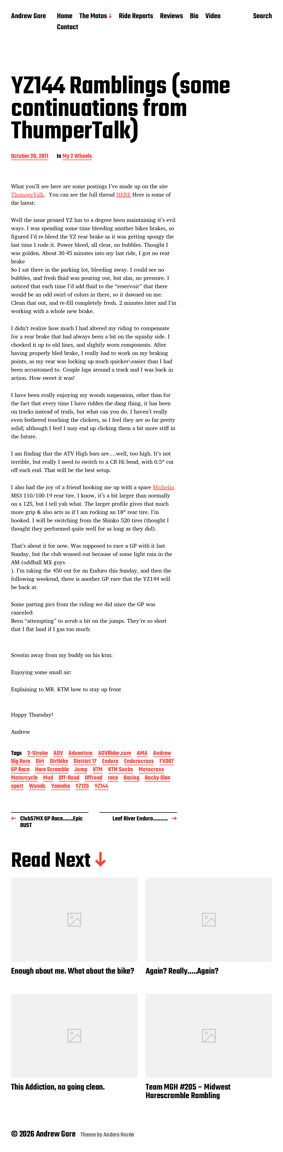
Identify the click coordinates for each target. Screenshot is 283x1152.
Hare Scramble (52, 770)
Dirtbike (59, 761)
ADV (58, 753)
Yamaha (60, 786)
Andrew (162, 753)
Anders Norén (119, 1135)
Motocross (151, 770)
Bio (194, 16)
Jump (80, 770)
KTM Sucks (120, 770)
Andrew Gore (28, 16)
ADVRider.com (114, 753)
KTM (98, 770)
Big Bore (20, 761)
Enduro (110, 761)
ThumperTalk (27, 194)
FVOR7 (166, 761)
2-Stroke (37, 753)
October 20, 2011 (29, 156)
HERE (123, 194)
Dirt (40, 761)
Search (262, 17)
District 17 (85, 761)
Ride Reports (136, 16)
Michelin (163, 487)
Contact (67, 27)
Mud (48, 778)
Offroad (93, 778)
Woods (37, 786)
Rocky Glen (158, 778)
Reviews (171, 16)
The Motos (93, 16)
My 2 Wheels (77, 156)
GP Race (20, 770)
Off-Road (69, 778)
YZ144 (101, 786)
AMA (142, 753)
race (113, 778)
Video (213, 16)
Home (64, 16)
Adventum (81, 753)
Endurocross (139, 761)
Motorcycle (24, 778)
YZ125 (82, 786)
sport (17, 786)
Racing (131, 778)
